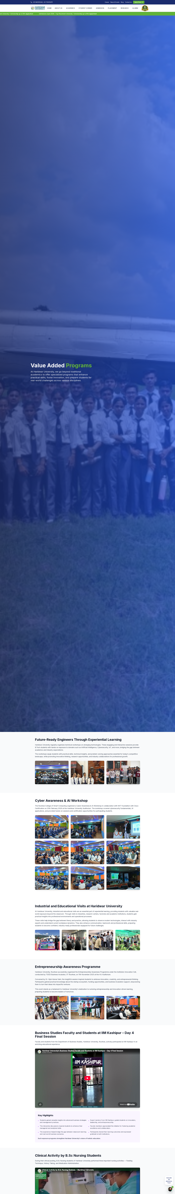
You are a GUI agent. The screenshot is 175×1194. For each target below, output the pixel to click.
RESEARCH (125, 8)
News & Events (114, 2)
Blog (122, 2)
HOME (49, 8)
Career (107, 2)
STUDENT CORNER (85, 8)
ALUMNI (135, 8)
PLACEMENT (112, 8)
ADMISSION (100, 8)
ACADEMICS (70, 8)
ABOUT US (58, 8)
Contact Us (128, 2)
